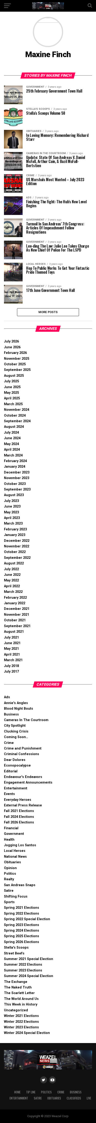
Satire (9, 891)
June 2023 (12, 506)
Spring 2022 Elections (21, 914)
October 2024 (15, 416)
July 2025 (11, 381)
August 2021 (14, 632)
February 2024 (15, 461)
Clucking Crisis (16, 731)
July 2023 (11, 501)
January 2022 (14, 603)
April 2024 (12, 450)
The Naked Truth (18, 987)
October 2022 (15, 552)
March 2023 (13, 523)
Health (9, 840)
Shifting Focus (15, 896)
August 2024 (14, 427)
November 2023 (16, 478)
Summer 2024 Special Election (28, 976)
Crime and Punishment (22, 748)
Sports (9, 902)
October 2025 (15, 364)
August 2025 (14, 376)
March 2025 (13, 404)
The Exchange (15, 982)
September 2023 (17, 489)
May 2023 (11, 512)
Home (17, 1092)
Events (9, 794)
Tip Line (30, 1092)
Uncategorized (16, 1010)
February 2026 (15, 353)
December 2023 (16, 472)
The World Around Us (21, 999)
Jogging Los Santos (20, 845)
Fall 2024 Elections (19, 817)
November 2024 (16, 410)
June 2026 (12, 347)
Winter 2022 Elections (21, 1022)
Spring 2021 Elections (21, 908)
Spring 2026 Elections (21, 942)
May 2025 (11, 393)
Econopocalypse (17, 765)
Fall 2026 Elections (19, 822)
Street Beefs (14, 953)
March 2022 (13, 592)
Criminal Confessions (21, 754)
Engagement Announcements (28, 782)
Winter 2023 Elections (21, 1027)
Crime (9, 743)
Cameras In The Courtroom (26, 720)
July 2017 (11, 672)
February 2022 (15, 598)
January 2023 (14, 535)
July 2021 (11, 637)
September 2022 (17, 558)
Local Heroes (14, 851)
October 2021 (15, 620)
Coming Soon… (16, 737)
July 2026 (11, 341)
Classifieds (74, 1098)
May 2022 (11, 580)
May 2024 (11, 444)
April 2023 (12, 518)
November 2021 (16, 615)
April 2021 (12, 655)
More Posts (48, 312)
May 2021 (11, 649)
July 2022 (11, 569)
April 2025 (12, 398)
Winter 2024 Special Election (27, 1033)
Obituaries (12, 862)
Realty (9, 879)
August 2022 (14, 563)
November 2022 (16, 546)
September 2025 (17, 370)
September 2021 (17, 626)
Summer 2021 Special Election (28, 959)
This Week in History (20, 1004)
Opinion (10, 868)
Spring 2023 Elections (21, 925)
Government (14, 834)
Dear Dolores (14, 760)
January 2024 (14, 467)
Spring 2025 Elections (21, 936)
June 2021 (12, 643)
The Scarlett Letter (19, 993)
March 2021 (13, 660)
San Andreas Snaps (19, 885)
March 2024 (13, 455)
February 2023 (15, 529)
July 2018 (11, 666)
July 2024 (11, 433)
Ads (7, 697)
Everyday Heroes (17, 800)
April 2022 (12, 586)
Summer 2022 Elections (23, 965)
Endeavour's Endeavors (23, 777)
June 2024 (12, 438)
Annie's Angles (16, 703)
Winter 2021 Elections (21, 1016)
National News (15, 857)
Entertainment (15, 788)
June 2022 (12, 575)
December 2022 (16, 541)
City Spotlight (15, 726)
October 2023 (15, 484)
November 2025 (16, 359)
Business (11, 714)
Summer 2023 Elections (23, 970)
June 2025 (12, 387)
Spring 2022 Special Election (27, 919)
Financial (11, 828)
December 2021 (16, 609)
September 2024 (17, 421)
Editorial (10, 771)
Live (89, 1098)
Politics (10, 874)
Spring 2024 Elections (21, 931)
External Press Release (23, 805)
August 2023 (14, 495)
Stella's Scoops (16, 948)
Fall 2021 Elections (19, 811)
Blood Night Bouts (18, 709)
